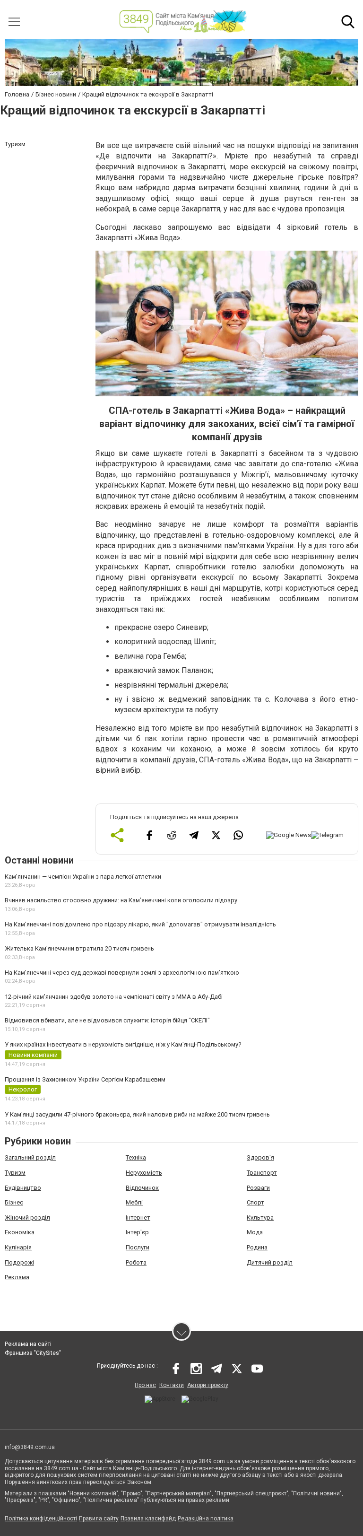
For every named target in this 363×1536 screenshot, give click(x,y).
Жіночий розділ (27, 1217)
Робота (136, 1262)
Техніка (136, 1157)
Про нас (145, 1385)
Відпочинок (142, 1187)
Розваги (258, 1187)
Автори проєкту (207, 1385)
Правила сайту (99, 1518)
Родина (257, 1247)
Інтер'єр (137, 1232)
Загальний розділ (30, 1157)
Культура (260, 1217)
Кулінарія (18, 1247)
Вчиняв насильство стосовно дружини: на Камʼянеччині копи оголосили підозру (121, 900)
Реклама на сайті (28, 1344)
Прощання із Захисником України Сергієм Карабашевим (85, 1079)
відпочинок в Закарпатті (181, 166)
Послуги (137, 1247)
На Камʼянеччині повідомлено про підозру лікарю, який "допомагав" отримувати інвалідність (140, 924)
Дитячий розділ (270, 1262)
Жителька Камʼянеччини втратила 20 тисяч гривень (79, 948)
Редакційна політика (205, 1518)
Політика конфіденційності (41, 1518)
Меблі (134, 1202)
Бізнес (14, 1202)
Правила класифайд (148, 1518)
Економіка (20, 1232)
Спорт (255, 1202)
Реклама (17, 1277)
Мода (255, 1232)
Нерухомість (144, 1172)
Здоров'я (260, 1157)
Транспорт (262, 1172)
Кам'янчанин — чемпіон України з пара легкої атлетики (83, 876)
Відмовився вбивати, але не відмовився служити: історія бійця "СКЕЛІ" (107, 1020)
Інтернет (138, 1217)
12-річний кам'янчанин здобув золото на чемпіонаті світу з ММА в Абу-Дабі (114, 996)
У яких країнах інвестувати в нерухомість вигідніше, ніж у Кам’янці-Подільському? (123, 1044)
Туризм (15, 1172)
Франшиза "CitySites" (33, 1353)
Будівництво (23, 1187)
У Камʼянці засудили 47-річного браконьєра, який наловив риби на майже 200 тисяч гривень (137, 1114)
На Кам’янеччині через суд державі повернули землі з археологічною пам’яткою (122, 972)
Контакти (171, 1385)
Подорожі (19, 1262)
